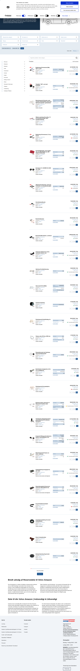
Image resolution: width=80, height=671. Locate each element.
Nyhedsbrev (4, 640)
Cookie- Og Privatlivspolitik (7, 634)
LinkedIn (25, 629)
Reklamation (4, 626)
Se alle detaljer (55, 72)
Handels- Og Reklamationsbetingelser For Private (11, 629)
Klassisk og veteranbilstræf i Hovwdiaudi (9, 645)
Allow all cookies (69, 3)
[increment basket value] (74, 74)
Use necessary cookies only (70, 10)
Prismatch (4, 643)
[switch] (36, 16)
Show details (65, 15)
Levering (3, 623)
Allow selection (69, 6)
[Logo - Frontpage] (70, 620)
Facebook (26, 623)
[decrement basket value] (70, 74)
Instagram (26, 626)
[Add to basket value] (77, 74)
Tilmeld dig (66, 668)
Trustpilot (26, 632)
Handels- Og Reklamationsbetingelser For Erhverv (12, 632)
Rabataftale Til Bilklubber (6, 637)
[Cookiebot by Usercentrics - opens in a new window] (8, 16)
